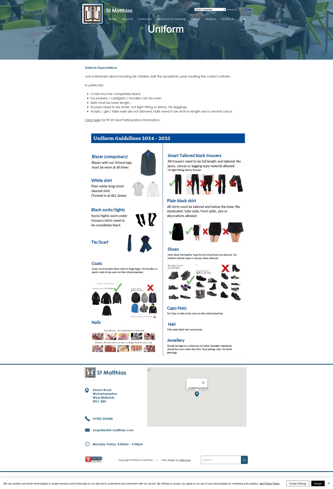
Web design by (176, 460)
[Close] (329, 483)
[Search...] (244, 460)
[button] (127, 19)
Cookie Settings (297, 483)
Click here (92, 120)
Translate (247, 10)
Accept (318, 483)
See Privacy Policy (269, 483)
